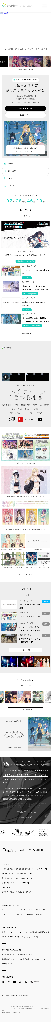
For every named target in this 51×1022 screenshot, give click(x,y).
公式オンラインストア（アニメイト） (14, 932)
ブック (30, 910)
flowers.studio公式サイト (10, 937)
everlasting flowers (17, 873)
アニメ (37, 910)
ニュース (15, 910)
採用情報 (30, 914)
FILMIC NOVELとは (8, 887)
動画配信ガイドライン (9, 959)
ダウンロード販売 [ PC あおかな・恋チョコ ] (17, 892)
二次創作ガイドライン (24, 954)
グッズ (4, 914)
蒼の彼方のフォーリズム (18, 878)
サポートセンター (8, 954)
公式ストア (6, 910)
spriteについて (7, 964)
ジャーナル (20, 914)
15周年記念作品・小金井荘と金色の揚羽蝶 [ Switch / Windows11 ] (24, 869)
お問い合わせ (39, 914)
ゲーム (23, 910)
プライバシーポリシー (39, 959)
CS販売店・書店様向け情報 (39, 932)
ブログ (11, 914)
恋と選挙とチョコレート (15, 883)
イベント (46, 910)
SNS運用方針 (24, 959)
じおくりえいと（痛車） (30, 937)
